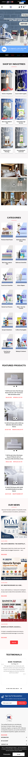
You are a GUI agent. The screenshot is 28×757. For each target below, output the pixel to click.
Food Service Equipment (7, 352)
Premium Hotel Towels (7, 239)
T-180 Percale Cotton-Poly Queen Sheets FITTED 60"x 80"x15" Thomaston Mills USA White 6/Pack (14, 457)
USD (10, 1)
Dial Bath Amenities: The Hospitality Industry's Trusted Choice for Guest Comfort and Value (14, 544)
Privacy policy (6, 754)
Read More (4, 735)
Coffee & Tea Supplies (21, 329)
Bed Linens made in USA (7, 263)
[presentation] (7, 410)
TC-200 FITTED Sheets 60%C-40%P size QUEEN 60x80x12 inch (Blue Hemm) (14, 489)
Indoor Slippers (21, 285)
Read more (4, 554)
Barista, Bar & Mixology (7, 151)
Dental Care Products (7, 307)
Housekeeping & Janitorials (21, 151)
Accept (18, 754)
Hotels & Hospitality (7, 93)
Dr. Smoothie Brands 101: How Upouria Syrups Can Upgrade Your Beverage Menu (13, 585)
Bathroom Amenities (21, 262)
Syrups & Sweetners (7, 329)
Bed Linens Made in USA (7, 122)
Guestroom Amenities (7, 285)
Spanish (21, 2)
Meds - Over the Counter (21, 307)
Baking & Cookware (21, 351)
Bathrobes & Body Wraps (21, 240)
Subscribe (22, 703)
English (23, 1)
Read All (14, 642)
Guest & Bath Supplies (21, 93)
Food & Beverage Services (21, 122)
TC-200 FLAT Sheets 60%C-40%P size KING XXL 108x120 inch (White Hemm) (14, 424)
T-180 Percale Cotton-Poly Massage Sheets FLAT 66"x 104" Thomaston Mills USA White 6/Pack (14, 392)
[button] (3, 43)
